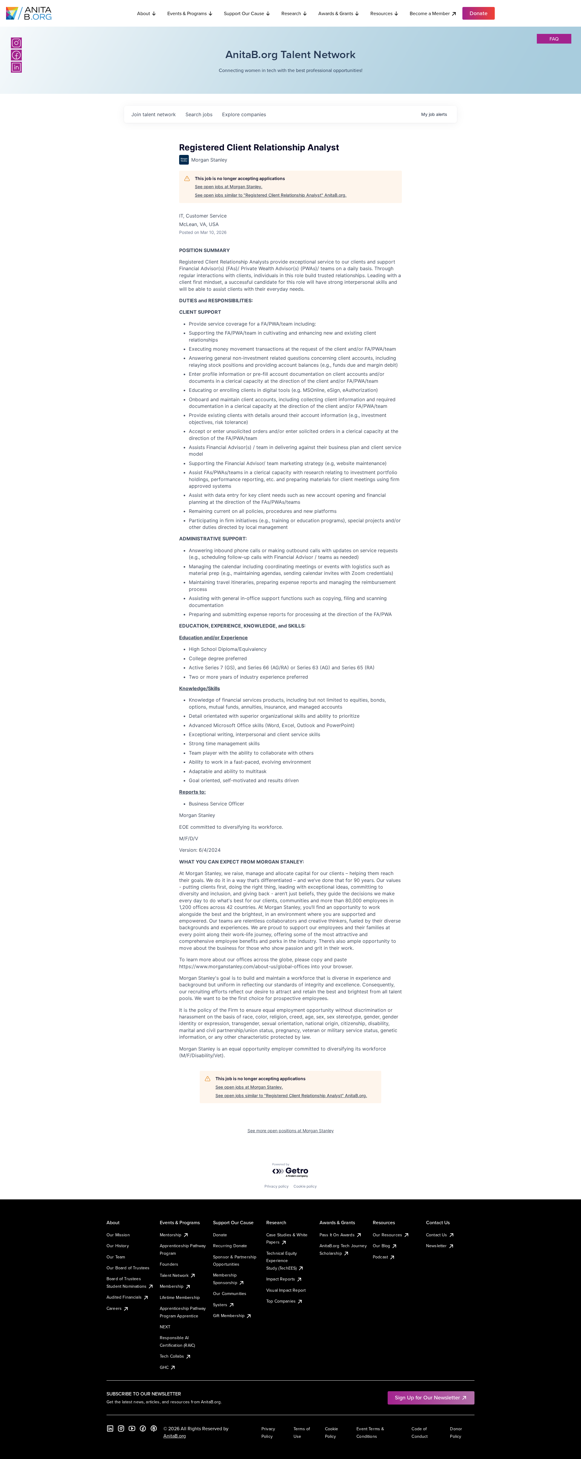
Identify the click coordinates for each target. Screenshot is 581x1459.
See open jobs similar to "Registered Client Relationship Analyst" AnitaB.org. (270, 195)
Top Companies (281, 1301)
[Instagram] (16, 43)
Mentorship (171, 1235)
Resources (381, 13)
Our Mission (118, 1235)
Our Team (116, 1257)
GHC (164, 1367)
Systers (220, 1305)
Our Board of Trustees (128, 1268)
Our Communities (229, 1293)
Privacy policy (276, 1186)
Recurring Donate (230, 1246)
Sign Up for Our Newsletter (427, 1397)
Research (291, 13)
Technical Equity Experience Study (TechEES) (281, 1260)
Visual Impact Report (286, 1290)
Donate (220, 1235)
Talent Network (174, 1275)
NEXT (165, 1327)
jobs (198, 114)
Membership (172, 1286)
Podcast (380, 1257)
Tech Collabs (172, 1356)
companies (244, 114)
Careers (114, 1308)
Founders (169, 1264)
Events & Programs (187, 13)
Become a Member (430, 13)
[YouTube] (132, 1428)
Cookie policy (305, 1186)
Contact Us (436, 1235)
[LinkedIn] (16, 67)
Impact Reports (280, 1279)
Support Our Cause (244, 13)
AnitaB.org (174, 1435)
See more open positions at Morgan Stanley (291, 1130)
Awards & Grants (335, 13)
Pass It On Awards (337, 1235)
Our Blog (381, 1246)
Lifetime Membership (180, 1297)
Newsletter (436, 1246)
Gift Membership (229, 1316)
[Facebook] (16, 55)
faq (554, 38)
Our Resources (387, 1235)
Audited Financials (124, 1297)
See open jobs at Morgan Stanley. (228, 186)
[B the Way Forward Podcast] (153, 1428)
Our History (118, 1246)
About (143, 13)
